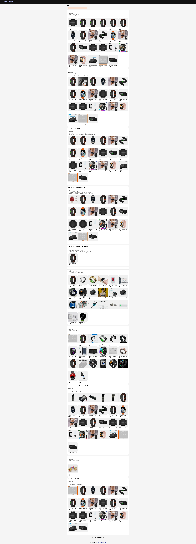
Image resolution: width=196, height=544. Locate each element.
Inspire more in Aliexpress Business (98, 537)
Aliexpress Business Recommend (102, 542)
